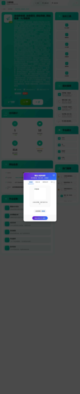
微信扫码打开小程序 (40, 218)
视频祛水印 (45, 182)
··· (54, 182)
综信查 (31, 182)
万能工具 (37, 182)
